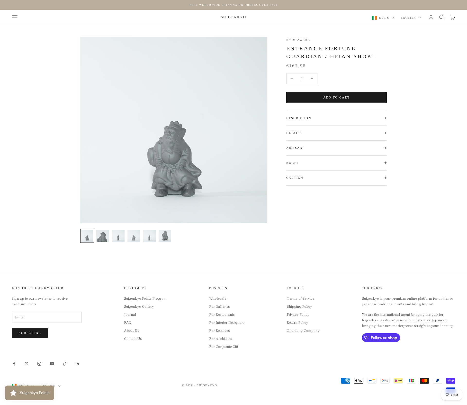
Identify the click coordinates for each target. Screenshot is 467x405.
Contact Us (133, 338)
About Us (131, 330)
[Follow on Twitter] (26, 363)
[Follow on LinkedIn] (77, 363)
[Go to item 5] (149, 236)
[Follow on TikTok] (64, 363)
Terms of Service (300, 298)
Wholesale (217, 298)
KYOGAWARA (298, 40)
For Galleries (219, 306)
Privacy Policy (298, 314)
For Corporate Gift (223, 346)
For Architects (220, 338)
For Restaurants (222, 314)
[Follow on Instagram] (39, 363)
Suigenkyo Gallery (139, 306)
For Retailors (219, 330)
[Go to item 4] (134, 236)
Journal (130, 314)
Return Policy (297, 322)
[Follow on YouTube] (52, 363)
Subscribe (30, 333)
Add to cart (336, 97)
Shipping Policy (299, 306)
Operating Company (303, 330)
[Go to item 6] (165, 236)
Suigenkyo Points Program (145, 298)
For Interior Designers (226, 322)
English (408, 17)
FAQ (128, 322)
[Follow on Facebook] (14, 363)
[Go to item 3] (118, 236)
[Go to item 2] (102, 236)
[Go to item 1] (87, 236)
